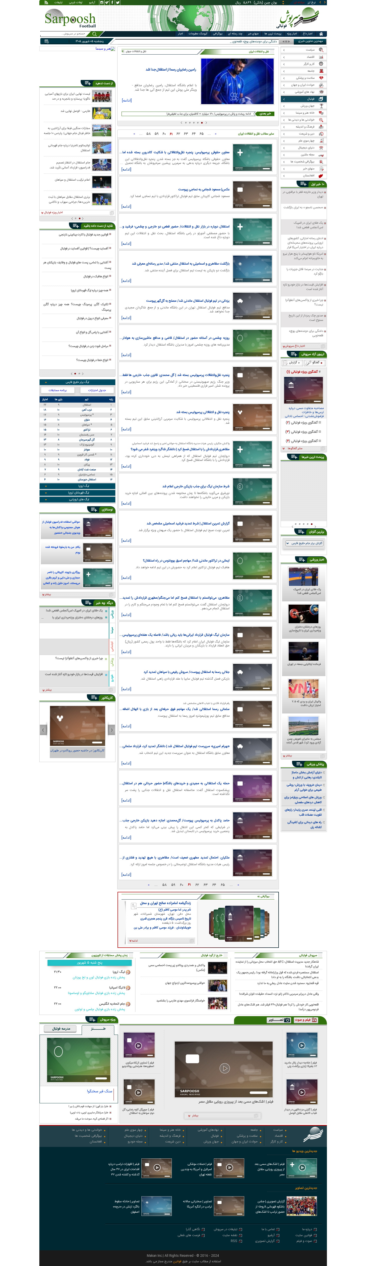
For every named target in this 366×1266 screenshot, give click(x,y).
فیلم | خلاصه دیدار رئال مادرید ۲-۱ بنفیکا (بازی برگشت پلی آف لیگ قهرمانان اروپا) (300, 1064)
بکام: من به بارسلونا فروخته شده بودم (63, 550)
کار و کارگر (277, 1142)
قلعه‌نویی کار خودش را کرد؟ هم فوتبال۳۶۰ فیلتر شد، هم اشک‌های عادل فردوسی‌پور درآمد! (278, 1006)
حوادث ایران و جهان (245, 1142)
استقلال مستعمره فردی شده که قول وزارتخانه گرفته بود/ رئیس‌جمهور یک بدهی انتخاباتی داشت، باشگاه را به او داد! (278, 974)
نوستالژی (107, 509)
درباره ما (307, 1229)
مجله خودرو (135, 1142)
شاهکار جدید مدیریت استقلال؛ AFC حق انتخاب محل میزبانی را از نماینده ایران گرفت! (277, 964)
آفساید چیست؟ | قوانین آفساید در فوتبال (84, 248)
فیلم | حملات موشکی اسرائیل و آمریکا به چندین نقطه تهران (196, 1169)
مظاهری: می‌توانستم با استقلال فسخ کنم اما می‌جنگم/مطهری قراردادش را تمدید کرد (176, 598)
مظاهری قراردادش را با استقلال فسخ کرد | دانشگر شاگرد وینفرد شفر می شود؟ (180, 449)
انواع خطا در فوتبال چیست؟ (92, 360)
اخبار (180, 34)
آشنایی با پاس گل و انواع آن (92, 332)
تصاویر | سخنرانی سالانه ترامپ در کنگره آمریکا (197, 1204)
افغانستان (96, 1142)
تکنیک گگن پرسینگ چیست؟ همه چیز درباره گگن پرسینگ (77, 307)
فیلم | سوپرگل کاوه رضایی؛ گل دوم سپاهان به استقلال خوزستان (138, 1111)
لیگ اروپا (83, 486)
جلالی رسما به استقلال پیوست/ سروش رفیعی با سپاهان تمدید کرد (187, 672)
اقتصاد (279, 1136)
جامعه (254, 1130)
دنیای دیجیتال (133, 1136)
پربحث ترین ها (272, 34)
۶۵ (202, 134)
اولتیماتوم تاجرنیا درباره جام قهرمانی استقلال (69, 147)
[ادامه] (127, 101)
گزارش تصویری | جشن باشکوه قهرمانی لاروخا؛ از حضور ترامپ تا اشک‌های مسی (270, 1207)
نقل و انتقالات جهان (136, 52)
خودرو (112, 678)
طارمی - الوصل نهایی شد (75, 111)
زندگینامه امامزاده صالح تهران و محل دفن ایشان (165, 903)
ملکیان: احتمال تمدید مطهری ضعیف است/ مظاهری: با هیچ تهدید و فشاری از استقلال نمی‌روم (176, 858)
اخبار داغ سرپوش (295, 346)
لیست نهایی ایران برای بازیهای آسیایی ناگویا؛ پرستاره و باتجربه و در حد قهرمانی (67, 96)
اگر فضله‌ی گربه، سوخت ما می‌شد (91, 1119)
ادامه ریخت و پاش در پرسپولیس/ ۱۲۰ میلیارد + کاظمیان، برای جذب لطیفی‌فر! (209, 114)
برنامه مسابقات (58, 390)
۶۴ (194, 134)
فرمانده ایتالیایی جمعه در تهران (304, 665)
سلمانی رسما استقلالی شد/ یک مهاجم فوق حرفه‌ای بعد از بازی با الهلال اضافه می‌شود (176, 709)
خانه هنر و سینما (170, 1130)
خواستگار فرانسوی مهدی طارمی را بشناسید (180, 1000)
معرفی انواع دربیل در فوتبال (92, 318)
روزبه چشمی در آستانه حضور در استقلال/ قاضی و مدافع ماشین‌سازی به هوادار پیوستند (176, 338)
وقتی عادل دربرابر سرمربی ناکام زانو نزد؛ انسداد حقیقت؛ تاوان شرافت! (279, 994)
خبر (318, 184)
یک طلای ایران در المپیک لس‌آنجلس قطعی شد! (307, 591)
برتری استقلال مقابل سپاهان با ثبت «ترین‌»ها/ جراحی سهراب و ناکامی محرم (69, 199)
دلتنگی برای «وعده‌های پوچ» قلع (257, 42)
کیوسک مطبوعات (198, 34)
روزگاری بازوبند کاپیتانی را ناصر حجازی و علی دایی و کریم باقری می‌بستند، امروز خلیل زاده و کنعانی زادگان (61, 578)
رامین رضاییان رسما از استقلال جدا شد (171, 70)
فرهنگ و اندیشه (170, 1136)
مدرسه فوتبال (61, 1029)
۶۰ (164, 134)
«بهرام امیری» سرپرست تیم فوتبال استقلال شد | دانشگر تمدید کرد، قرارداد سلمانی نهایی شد (176, 746)
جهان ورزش (211, 1142)
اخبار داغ (307, 34)
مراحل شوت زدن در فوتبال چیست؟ (88, 346)
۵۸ (148, 134)
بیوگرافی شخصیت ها (88, 1136)
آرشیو (92, 3)
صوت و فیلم (304, 1241)
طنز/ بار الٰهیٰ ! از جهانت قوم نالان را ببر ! (88, 1107)
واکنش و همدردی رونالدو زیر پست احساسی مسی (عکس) (177, 968)
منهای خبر (253, 34)
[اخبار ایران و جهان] (298, 30)
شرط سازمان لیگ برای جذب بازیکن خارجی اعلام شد (196, 487)
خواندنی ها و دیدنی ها (87, 1130)
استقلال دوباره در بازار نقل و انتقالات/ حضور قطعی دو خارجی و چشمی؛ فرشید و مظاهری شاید (176, 227)
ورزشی (112, 614)
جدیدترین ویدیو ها (304, 1151)
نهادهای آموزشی (208, 1130)
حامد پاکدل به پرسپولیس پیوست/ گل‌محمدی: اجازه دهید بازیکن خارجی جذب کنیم (176, 821)
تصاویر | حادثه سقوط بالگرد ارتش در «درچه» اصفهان (126, 1206)
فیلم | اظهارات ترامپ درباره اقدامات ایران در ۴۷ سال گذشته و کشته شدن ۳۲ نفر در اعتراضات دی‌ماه (123, 1170)
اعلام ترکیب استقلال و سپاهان (72, 179)
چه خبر (100, 603)
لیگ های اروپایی (79, 499)
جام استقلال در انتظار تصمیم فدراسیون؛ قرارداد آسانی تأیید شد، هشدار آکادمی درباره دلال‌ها (70, 165)
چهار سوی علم (133, 1130)
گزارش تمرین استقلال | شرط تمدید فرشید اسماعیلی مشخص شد (188, 524)
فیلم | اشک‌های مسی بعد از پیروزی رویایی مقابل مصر (236, 1102)
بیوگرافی (217, 34)
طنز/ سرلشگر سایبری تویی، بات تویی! (89, 1113)
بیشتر (48, 594)
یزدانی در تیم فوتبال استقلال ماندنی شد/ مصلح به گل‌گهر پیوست (188, 301)
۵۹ (157, 134)
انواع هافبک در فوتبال (95, 276)
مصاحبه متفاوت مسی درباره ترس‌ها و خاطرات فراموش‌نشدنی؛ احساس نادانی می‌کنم (304, 413)
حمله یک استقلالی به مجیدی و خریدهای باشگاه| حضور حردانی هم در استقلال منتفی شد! (176, 783)
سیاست (278, 1130)
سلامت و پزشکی (247, 1136)
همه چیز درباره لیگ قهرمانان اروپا (89, 290)
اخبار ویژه (292, 34)
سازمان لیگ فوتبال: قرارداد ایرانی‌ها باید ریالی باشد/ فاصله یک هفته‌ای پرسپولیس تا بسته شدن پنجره (176, 635)
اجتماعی (112, 646)
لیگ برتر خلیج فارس (77, 382)
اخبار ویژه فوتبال (53, 212)
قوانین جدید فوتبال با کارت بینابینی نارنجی (83, 234)
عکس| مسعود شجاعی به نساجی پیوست (204, 190)
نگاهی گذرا (193, 1229)
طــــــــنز (98, 1029)
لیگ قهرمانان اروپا (78, 492)
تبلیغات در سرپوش (225, 1229)
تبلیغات (58, 3)
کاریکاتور (107, 698)
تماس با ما (268, 1229)
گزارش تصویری (265, 1241)
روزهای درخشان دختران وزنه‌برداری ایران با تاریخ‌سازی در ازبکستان (305, 629)
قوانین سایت (304, 1235)
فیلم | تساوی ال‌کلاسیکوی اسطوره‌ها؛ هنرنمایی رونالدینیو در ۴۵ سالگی (138, 1064)
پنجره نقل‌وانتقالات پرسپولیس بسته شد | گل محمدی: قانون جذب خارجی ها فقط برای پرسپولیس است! (176, 375)
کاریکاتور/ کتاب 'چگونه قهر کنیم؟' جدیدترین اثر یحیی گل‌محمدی (77, 753)
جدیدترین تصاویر (306, 1188)
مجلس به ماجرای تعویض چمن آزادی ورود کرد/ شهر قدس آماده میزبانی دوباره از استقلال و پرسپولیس (304, 741)
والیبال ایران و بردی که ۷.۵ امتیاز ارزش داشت (306, 703)
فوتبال (215, 1136)
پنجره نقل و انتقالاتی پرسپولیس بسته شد (203, 412)
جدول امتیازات (97, 390)
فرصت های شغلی (189, 1235)
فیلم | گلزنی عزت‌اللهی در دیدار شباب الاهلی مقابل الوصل (300, 1111)
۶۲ (178, 134)
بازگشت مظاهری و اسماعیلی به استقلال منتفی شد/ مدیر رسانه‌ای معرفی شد (181, 264)
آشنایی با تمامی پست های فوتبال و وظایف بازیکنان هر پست (77, 265)
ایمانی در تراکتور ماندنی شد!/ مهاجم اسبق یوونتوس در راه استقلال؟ (186, 561)
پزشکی (112, 662)
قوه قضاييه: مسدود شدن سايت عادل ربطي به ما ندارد (288, 983)
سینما (112, 630)
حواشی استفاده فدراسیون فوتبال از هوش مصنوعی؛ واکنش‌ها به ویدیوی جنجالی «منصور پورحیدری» (61, 528)
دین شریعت (173, 1142)
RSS (234, 1241)
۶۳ (186, 134)
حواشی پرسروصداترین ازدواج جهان (185, 983)
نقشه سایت (230, 1235)
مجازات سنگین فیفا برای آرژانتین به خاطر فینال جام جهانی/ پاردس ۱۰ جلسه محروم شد (67, 130)
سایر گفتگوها (295, 448)
